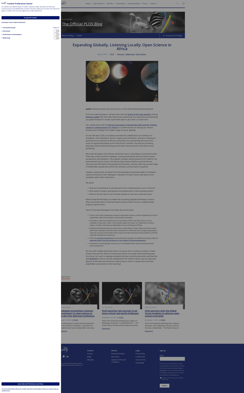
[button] (8, 27)
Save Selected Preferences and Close (30, 384)
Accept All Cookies (30, 18)
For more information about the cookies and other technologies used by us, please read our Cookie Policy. (30, 389)
